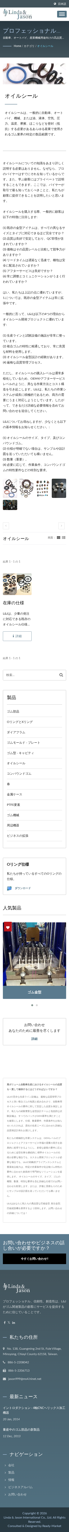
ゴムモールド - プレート (23, 742)
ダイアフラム (16, 732)
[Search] (61, 675)
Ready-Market (51, 1526)
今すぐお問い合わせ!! (34, 1258)
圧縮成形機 (12, 1208)
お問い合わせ (55, 1208)
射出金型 (55, 1203)
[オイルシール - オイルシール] (10, 488)
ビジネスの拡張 (17, 835)
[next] (61, 526)
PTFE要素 (13, 804)
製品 (11, 1472)
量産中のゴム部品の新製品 (21, 1429)
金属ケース (14, 794)
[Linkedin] (13, 1323)
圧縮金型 (45, 1203)
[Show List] (63, 537)
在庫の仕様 (13, 602)
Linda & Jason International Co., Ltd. (28, 1517)
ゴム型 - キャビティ (20, 753)
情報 (11, 1479)
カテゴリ (29, 46)
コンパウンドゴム (19, 773)
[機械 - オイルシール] (10, 505)
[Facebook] (5, 1323)
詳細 (34, 1039)
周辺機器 (13, 825)
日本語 (62, 4)
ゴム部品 (13, 711)
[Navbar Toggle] (62, 14)
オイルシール (45, 46)
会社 (11, 1465)
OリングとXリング (20, 721)
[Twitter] (8, 1323)
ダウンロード (22, 888)
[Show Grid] (58, 537)
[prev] (6, 526)
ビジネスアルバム (20, 1487)
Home (17, 46)
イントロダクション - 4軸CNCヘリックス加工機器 (34, 1410)
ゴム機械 (13, 815)
